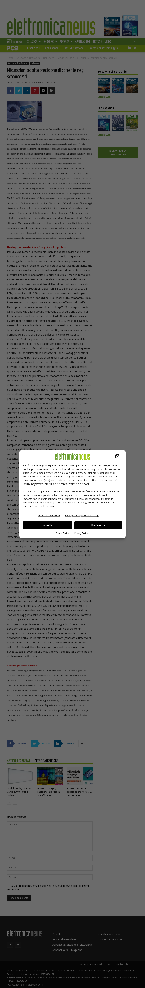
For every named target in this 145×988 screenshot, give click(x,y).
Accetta (47, 525)
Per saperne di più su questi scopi (82, 515)
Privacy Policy (81, 533)
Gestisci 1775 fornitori (49, 515)
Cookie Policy (62, 533)
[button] (117, 456)
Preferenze (98, 525)
